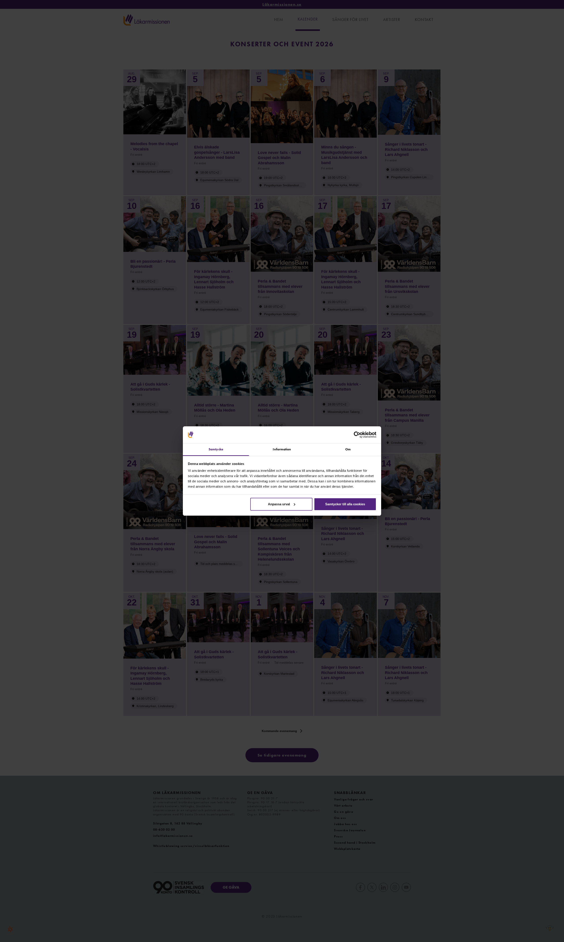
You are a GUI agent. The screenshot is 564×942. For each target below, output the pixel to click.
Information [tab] (282, 449)
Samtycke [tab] (216, 449)
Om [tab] (348, 449)
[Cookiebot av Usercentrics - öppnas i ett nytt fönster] (357, 434)
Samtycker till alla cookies (345, 504)
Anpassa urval (279, 504)
